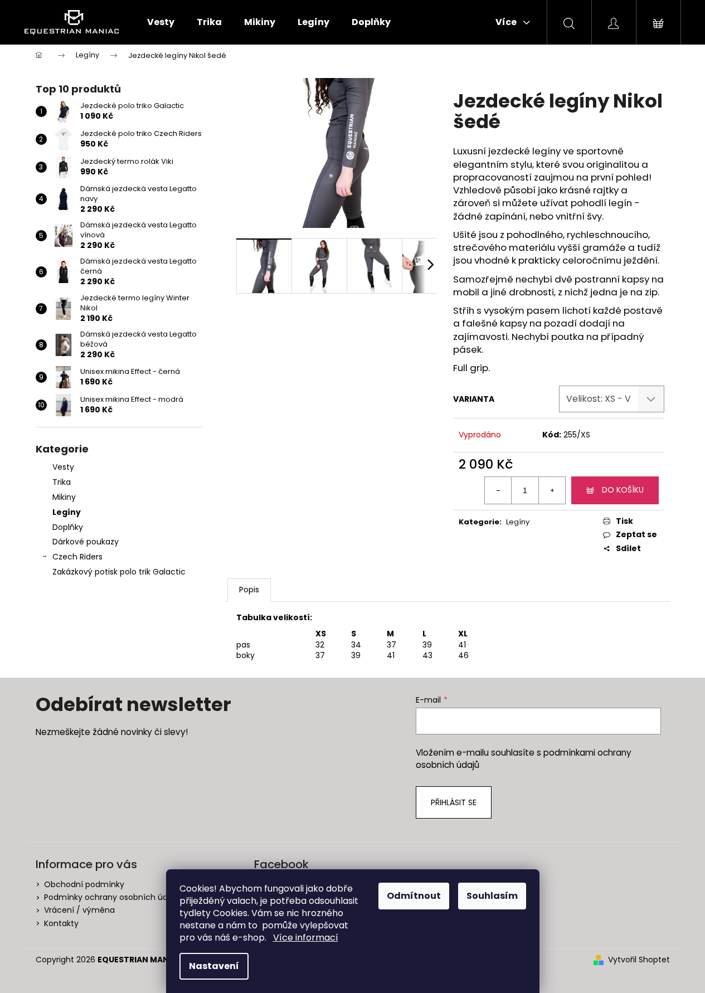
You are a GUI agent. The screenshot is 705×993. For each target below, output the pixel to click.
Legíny (66, 512)
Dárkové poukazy (85, 541)
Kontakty (61, 923)
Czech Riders (77, 556)
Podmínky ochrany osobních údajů (111, 897)
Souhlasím (492, 895)
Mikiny (64, 497)
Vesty (63, 467)
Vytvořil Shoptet (639, 960)
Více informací (305, 937)
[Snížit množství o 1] (498, 490)
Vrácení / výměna (79, 910)
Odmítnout (414, 895)
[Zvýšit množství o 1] (551, 490)
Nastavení (214, 966)
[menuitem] (161, 22)
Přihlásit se (454, 802)
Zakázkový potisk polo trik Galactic (119, 571)
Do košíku (623, 489)
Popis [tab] (249, 589)
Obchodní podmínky (84, 884)
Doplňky (67, 527)
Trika (61, 482)
